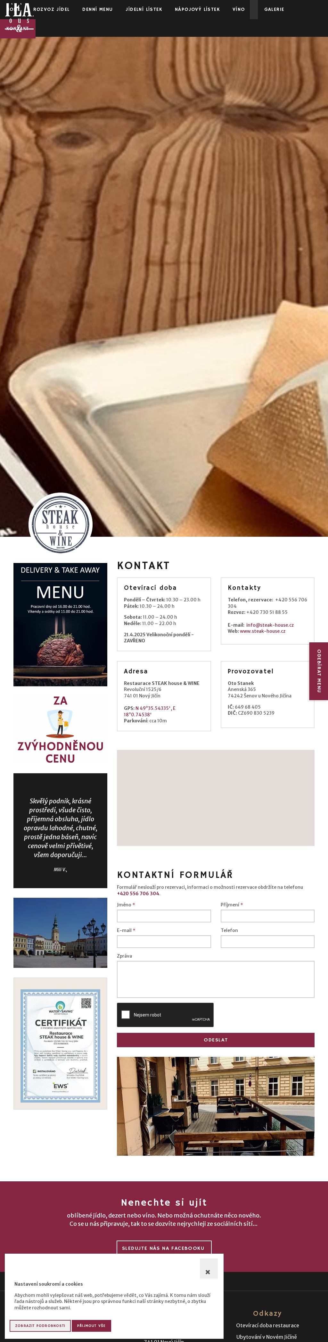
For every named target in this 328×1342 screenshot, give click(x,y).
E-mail (126, 930)
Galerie (274, 9)
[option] (216, 1106)
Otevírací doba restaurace (267, 1325)
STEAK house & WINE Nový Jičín (19, 17)
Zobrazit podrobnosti (40, 1325)
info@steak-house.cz (270, 625)
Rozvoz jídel (51, 9)
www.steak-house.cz (262, 631)
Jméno (126, 905)
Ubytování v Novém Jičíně (266, 1336)
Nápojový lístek (197, 9)
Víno (239, 9)
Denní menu (97, 9)
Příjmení (232, 905)
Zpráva (124, 956)
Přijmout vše (91, 1325)
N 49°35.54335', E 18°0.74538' (150, 711)
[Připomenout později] (209, 1268)
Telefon (229, 930)
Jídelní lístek (144, 9)
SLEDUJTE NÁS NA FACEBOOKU (163, 1248)
